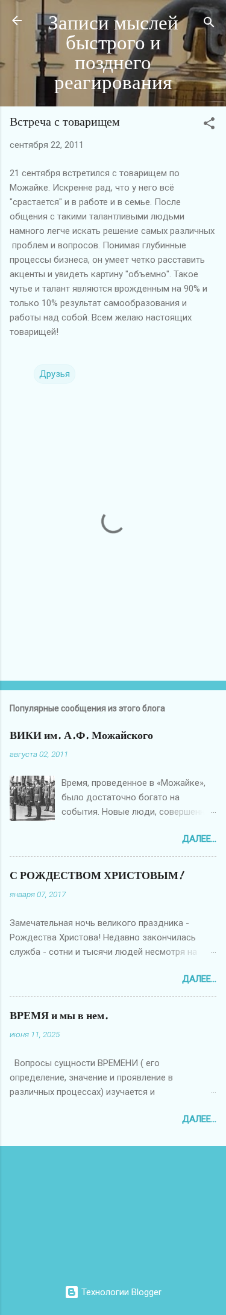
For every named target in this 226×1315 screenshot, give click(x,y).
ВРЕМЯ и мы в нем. (59, 1015)
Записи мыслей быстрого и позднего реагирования (113, 53)
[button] (209, 125)
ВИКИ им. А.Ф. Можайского (81, 735)
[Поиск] (209, 24)
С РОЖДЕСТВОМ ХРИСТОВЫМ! (96, 875)
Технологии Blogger (120, 1292)
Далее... (199, 838)
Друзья (54, 374)
